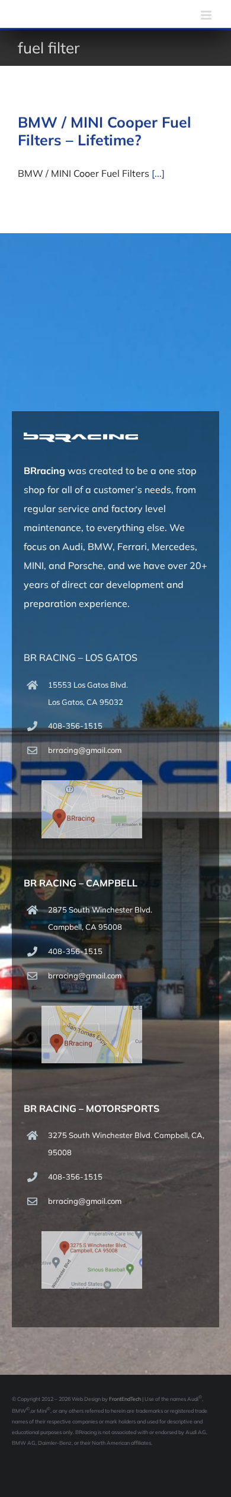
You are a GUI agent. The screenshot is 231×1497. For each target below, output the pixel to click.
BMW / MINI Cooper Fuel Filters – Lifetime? (104, 131)
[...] (158, 173)
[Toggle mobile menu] (207, 15)
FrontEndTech (125, 1399)
